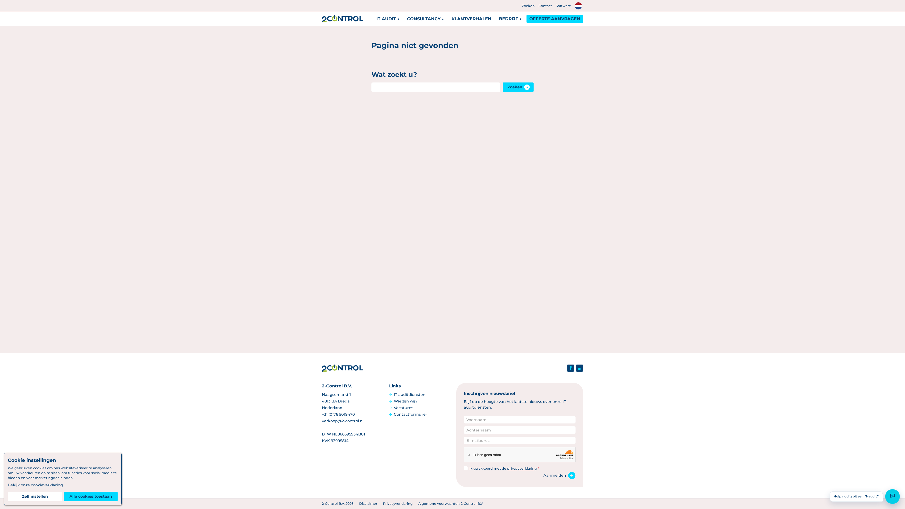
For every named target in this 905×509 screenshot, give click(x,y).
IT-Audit (386, 18)
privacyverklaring (522, 468)
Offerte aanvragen (554, 18)
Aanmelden (554, 475)
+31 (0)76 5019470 (338, 414)
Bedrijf (508, 18)
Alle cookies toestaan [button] (91, 496)
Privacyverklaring (398, 503)
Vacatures (403, 408)
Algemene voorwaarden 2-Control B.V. (450, 503)
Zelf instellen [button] (35, 496)
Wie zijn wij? (405, 401)
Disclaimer (368, 503)
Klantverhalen (471, 18)
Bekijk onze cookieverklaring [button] (35, 485)
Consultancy (423, 18)
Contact (545, 6)
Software (563, 6)
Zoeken (528, 6)
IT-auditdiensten (409, 394)
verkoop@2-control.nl (342, 421)
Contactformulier (410, 414)
